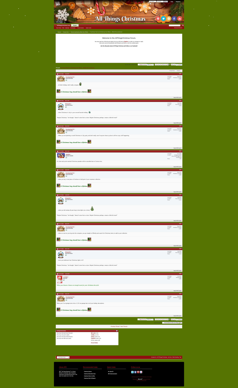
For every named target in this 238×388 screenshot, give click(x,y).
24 (158, 64)
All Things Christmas (162, 357)
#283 (180, 126)
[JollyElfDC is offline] (61, 155)
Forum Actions (80, 27)
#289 (180, 273)
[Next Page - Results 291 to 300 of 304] (177, 65)
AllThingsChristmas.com (63, 25)
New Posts (58, 27)
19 (155, 64)
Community (72, 27)
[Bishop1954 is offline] (60, 106)
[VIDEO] (93, 338)
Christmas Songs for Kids (89, 376)
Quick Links (88, 27)
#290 (180, 293)
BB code (93, 333)
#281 (180, 73)
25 (160, 64)
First (150, 64)
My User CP (110, 371)
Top (180, 322)
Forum (75, 25)
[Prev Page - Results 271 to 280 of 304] (152, 65)
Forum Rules (94, 343)
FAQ (63, 27)
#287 (180, 223)
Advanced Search (178, 27)
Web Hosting (175, 357)
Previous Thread (115, 326)
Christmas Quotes (88, 371)
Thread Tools (172, 70)
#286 (180, 194)
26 (162, 64)
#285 (180, 169)
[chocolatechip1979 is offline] (61, 78)
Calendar (67, 27)
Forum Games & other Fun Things (79, 32)
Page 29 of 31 (143, 64)
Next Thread (123, 326)
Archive (170, 357)
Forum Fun (66, 32)
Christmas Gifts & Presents (89, 378)
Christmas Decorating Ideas (89, 373)
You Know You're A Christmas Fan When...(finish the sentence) (77, 68)
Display (178, 70)
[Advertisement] (119, 350)
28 (167, 64)
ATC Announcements (112, 373)
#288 (180, 248)
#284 (180, 151)
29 (169, 64)
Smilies (93, 335)
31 (174, 64)
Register (178, 1)
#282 (180, 100)
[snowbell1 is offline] (59, 279)
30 (172, 64)
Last (179, 64)
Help (172, 1)
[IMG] (92, 336)
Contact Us (153, 357)
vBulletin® (140, 379)
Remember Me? (155, 3)
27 (165, 64)
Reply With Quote (177, 97)
